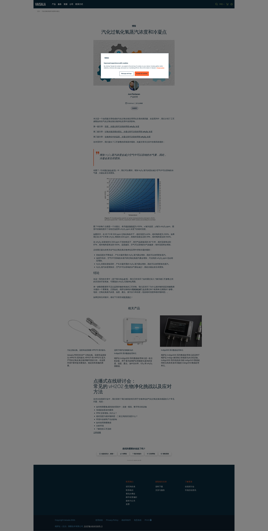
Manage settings (126, 73)
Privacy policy (160, 68)
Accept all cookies (141, 73)
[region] (135, 66)
